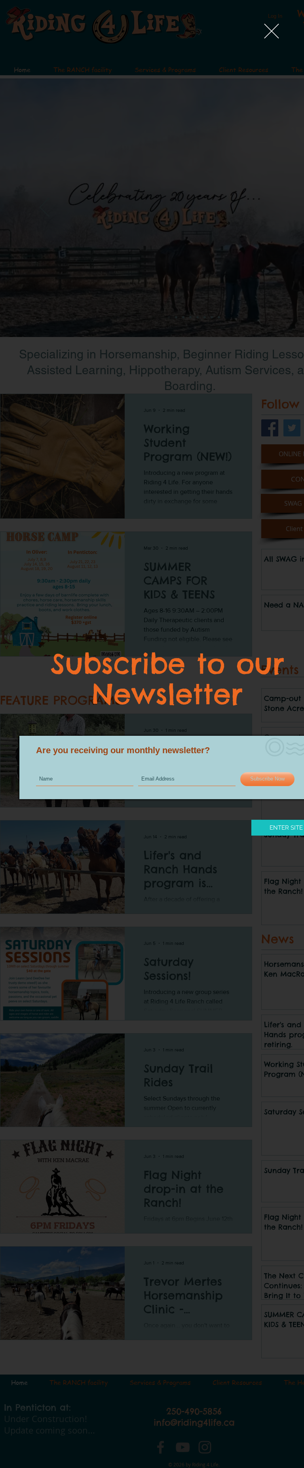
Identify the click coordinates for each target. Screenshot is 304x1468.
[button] (271, 31)
